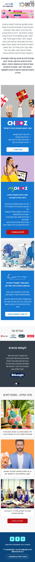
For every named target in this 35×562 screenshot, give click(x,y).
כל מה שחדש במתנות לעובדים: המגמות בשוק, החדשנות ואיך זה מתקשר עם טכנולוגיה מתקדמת (18, 473)
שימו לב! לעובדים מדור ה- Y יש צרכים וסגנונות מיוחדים (17, 512)
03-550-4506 (10, 549)
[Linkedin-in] (12, 539)
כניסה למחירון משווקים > (17, 556)
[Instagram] (23, 539)
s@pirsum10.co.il (17, 551)
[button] (18, 383)
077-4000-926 (23, 549)
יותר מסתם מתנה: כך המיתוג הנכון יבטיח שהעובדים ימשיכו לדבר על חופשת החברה (17, 433)
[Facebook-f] (17, 539)
